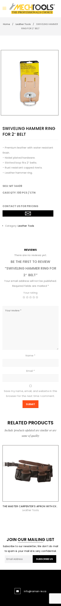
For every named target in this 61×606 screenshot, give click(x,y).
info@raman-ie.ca (35, 591)
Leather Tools (23, 24)
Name (30, 355)
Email (30, 371)
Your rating (30, 292)
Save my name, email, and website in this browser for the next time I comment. (30, 393)
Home (6, 24)
